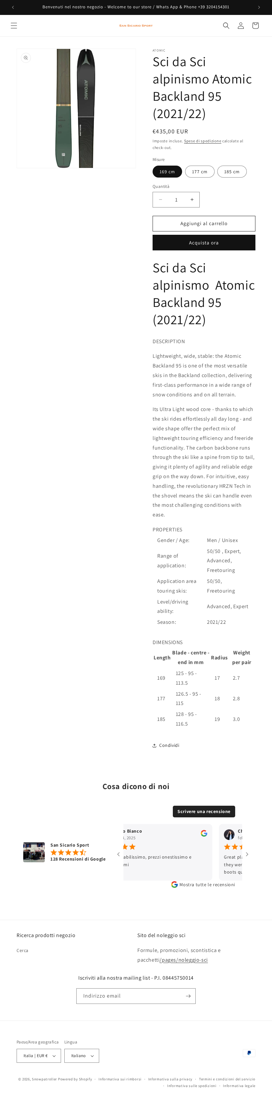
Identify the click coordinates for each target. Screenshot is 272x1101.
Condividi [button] (169, 745)
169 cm (167, 172)
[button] (14, 25)
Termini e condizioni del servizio (227, 1079)
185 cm (232, 172)
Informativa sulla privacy (170, 1079)
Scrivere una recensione (204, 811)
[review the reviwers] (196, 835)
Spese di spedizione (202, 140)
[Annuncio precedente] (13, 7)
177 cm (200, 172)
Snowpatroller (44, 1079)
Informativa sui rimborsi (120, 1079)
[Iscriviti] (188, 996)
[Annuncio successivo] (259, 7)
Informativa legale (239, 1085)
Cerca (23, 950)
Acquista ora (204, 242)
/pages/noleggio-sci (184, 959)
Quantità (161, 186)
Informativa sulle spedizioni (192, 1085)
